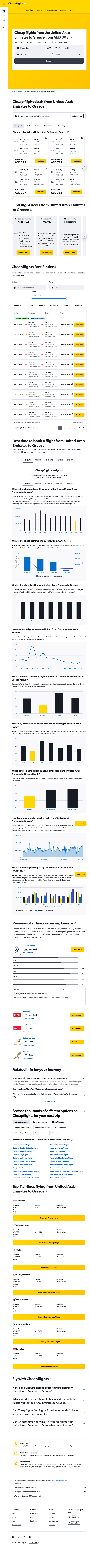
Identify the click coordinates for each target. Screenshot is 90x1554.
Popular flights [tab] (60, 1127)
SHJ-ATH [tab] (28, 460)
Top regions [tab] (56, 1133)
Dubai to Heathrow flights (59, 1145)
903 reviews (28, 953)
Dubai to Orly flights (20, 1155)
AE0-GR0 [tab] (28, 483)
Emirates (26, 1011)
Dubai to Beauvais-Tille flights (24, 1161)
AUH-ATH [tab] (38, 460)
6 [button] (79, 428)
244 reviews (28, 1058)
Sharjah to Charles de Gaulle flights (26, 1178)
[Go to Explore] (4, 20)
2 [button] (64, 428)
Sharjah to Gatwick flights (59, 1161)
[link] (23, 252)
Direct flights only (61, 42)
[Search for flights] (4, 10)
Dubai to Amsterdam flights (60, 1151)
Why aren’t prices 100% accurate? (27, 1496)
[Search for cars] (4, 15)
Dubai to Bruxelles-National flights (26, 1171)
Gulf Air (26, 1051)
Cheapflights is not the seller (25, 1487)
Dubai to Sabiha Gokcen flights (61, 1158)
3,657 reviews (28, 1018)
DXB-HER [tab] (59, 460)
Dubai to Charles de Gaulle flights (25, 1148)
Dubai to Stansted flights (22, 1151)
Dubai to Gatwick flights (59, 1148)
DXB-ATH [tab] (49, 460)
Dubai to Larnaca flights (22, 1174)
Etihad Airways (29, 1038)
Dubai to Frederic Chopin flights (61, 1165)
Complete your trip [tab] (40, 1122)
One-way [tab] (61, 126)
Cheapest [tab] (18, 126)
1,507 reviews (28, 1045)
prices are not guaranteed (59, 1480)
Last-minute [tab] (48, 126)
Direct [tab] (37, 126)
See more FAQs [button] (49, 1102)
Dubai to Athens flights (58, 1168)
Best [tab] (28, 126)
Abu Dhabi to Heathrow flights (61, 1174)
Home (13, 91)
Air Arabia (27, 1025)
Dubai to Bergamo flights (22, 1165)
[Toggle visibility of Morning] (19, 910)
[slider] (67, 298)
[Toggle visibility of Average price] (56, 576)
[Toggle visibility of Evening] (49, 910)
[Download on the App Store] (74, 1522)
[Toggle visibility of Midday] (29, 910)
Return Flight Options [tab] (22, 1133)
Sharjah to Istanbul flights (22, 1168)
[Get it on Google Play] (74, 1517)
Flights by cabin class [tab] (22, 1127)
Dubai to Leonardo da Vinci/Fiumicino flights (66, 1171)
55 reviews (27, 1032)
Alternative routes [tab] (21, 1122)
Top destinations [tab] (41, 1133)
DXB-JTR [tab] (70, 460)
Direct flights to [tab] (58, 1122)
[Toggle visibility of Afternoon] (39, 910)
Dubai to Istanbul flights (22, 1145)
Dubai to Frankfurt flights (59, 1155)
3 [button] (69, 428)
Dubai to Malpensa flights (22, 1158)
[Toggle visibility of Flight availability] (42, 576)
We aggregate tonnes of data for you (28, 1492)
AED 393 (61, 37)
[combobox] (42, 42)
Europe (20, 91)
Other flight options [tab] (42, 1127)
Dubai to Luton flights (58, 1178)
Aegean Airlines (29, 945)
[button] (4, 3)
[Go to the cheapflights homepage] (17, 3)
